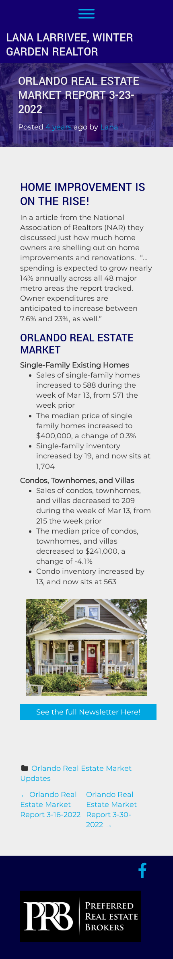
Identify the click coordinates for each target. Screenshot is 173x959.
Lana (109, 127)
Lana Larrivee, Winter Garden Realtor (69, 45)
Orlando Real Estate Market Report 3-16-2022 (50, 804)
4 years (58, 127)
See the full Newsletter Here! (88, 712)
